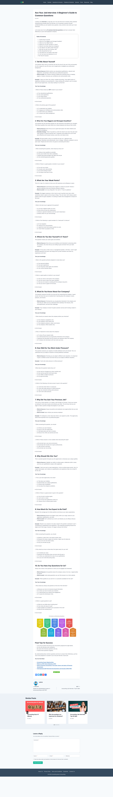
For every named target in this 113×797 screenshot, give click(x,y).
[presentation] (35, 706)
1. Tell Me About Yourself (44, 39)
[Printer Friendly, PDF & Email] (56, 672)
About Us (40, 771)
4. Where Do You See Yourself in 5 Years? (48, 44)
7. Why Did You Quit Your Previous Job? (47, 49)
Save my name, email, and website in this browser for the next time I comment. (51, 759)
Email (51, 756)
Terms (81, 2)
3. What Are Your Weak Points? (45, 43)
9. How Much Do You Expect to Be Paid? (47, 52)
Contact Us (72, 771)
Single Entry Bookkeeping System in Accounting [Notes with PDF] (41, 688)
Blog (91, 2)
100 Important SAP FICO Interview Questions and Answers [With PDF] (54, 668)
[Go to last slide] (27, 712)
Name (35, 756)
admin (41, 682)
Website (68, 756)
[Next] (86, 712)
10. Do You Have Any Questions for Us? (47, 54)
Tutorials (49, 2)
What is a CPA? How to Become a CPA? (46, 663)
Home (44, 2)
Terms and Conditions (57, 771)
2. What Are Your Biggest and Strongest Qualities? (50, 41)
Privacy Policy (47, 771)
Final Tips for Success (43, 55)
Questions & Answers (58, 2)
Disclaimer (65, 771)
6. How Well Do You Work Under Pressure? (48, 47)
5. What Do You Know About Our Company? (48, 46)
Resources (86, 2)
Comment (36, 740)
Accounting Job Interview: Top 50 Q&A (71, 687)
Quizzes (77, 2)
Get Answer (39, 101)
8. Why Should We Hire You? (45, 51)
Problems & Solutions (69, 2)
